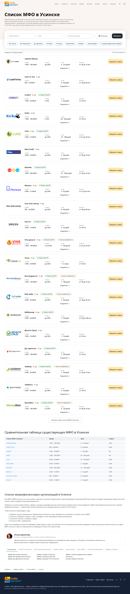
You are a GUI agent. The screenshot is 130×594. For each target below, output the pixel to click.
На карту (59, 44)
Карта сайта (100, 580)
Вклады (89, 4)
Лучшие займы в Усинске (75, 559)
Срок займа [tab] (81, 549)
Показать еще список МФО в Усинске (65, 420)
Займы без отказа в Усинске (17, 554)
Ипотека (74, 4)
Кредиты (65, 4)
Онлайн (80, 44)
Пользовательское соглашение (36, 588)
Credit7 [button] (8, 451)
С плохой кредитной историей (111, 44)
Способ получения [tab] (25, 549)
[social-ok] (121, 580)
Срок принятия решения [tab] (42, 549)
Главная (7, 569)
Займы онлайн (18, 569)
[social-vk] (116, 580)
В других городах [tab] (111, 549)
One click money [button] (11, 476)
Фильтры (104, 36)
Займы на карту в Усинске (46, 557)
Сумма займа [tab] (70, 549)
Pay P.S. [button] (8, 480)
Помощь (113, 4)
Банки (105, 4)
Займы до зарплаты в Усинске (18, 559)
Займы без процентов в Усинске (19, 557)
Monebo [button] (9, 468)
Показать (117, 36)
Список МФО (31, 569)
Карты (57, 4)
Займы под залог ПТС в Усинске (48, 559)
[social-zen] (124, 580)
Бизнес (97, 4)
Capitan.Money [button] (11, 443)
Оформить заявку (115, 62)
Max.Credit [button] (9, 463)
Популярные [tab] (11, 549)
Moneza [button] (9, 472)
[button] (65, 68)
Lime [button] (8, 459)
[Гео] (120, 4)
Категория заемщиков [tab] (95, 549)
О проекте (90, 580)
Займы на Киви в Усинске (46, 554)
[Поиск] (124, 4)
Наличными (70, 44)
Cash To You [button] (10, 447)
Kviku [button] (8, 455)
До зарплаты (38, 44)
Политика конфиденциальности (15, 588)
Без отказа (12, 44)
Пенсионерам (92, 44)
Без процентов (25, 44)
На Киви (49, 44)
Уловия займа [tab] (58, 549)
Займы (81, 4)
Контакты (110, 580)
